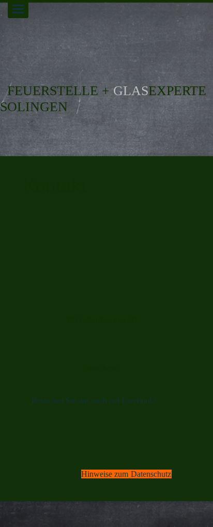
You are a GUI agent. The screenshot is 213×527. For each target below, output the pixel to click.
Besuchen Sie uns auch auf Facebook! (94, 400)
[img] (106, 36)
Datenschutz (151, 474)
